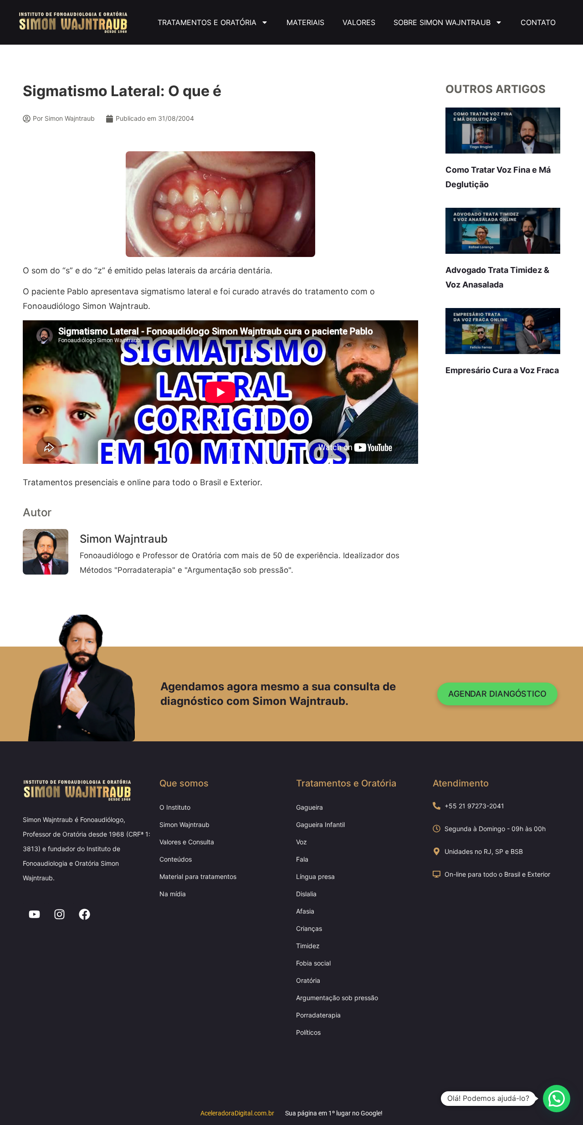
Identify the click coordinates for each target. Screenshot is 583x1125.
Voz (301, 842)
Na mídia (172, 894)
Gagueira (309, 807)
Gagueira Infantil (320, 824)
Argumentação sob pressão (337, 998)
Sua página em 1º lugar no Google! (334, 1113)
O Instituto (174, 807)
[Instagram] (59, 914)
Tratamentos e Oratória (207, 22)
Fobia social (313, 963)
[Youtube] (34, 914)
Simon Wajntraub (184, 824)
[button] (556, 1098)
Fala (302, 859)
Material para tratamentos (197, 876)
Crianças (309, 928)
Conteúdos (175, 859)
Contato (538, 22)
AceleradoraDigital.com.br (237, 1113)
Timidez (308, 946)
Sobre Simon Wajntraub (442, 22)
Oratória (308, 980)
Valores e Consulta (186, 842)
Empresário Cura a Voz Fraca (502, 370)
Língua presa (315, 876)
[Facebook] (84, 914)
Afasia (305, 911)
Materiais (305, 22)
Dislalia (306, 894)
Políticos (308, 1032)
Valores (359, 22)
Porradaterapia (318, 1015)
